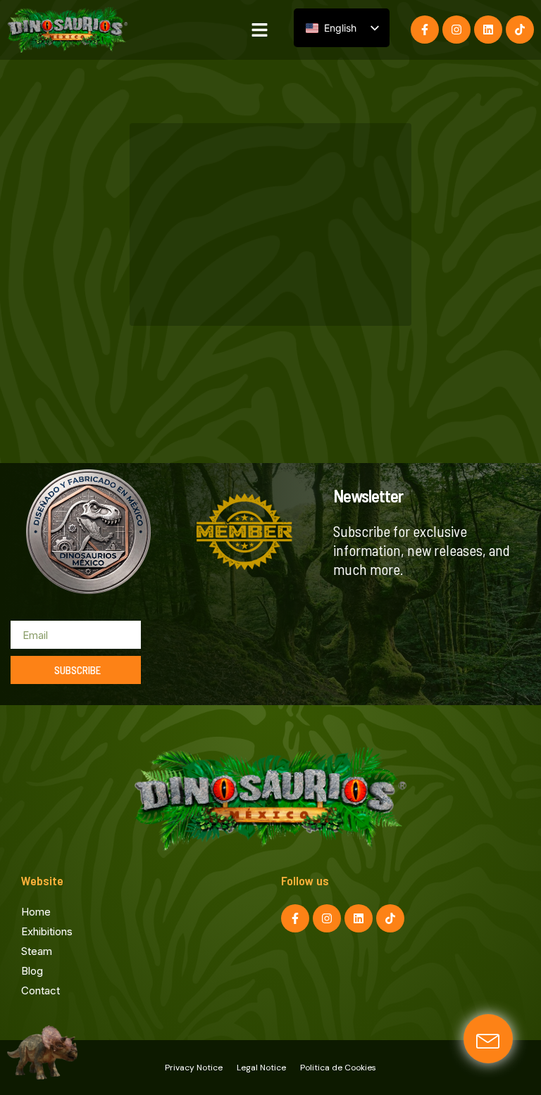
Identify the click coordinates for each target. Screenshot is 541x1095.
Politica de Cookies (338, 1067)
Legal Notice (261, 1067)
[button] (260, 30)
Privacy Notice (194, 1067)
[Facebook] (425, 29)
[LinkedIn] (488, 29)
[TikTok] (520, 29)
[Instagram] (456, 29)
